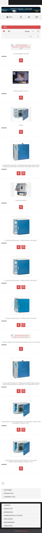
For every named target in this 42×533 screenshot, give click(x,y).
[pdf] (23, 173)
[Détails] (21, 60)
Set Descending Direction (38, 31)
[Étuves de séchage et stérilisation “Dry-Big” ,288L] (21, 305)
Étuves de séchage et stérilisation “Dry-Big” (21, 318)
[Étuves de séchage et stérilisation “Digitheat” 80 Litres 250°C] (21, 47)
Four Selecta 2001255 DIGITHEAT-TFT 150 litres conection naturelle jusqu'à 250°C (21, 461)
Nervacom (24, 531)
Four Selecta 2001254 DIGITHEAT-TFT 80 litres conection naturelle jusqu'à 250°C (21, 422)
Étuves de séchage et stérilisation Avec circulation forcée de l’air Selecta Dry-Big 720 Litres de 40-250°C (21, 383)
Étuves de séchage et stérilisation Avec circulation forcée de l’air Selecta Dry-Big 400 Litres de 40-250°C (21, 165)
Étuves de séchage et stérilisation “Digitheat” (21, 240)
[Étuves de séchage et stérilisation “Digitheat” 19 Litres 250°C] (21, 266)
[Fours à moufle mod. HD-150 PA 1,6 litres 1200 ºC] (21, 189)
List (8, 31)
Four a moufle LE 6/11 (21, 91)
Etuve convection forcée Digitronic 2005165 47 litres (21, 342)
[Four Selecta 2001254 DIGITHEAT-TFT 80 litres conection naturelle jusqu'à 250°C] (21, 409)
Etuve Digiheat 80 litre (21, 54)
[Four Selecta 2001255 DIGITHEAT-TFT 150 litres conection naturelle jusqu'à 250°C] (21, 448)
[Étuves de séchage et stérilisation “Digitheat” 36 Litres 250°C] (21, 226)
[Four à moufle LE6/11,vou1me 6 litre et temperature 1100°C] (21, 78)
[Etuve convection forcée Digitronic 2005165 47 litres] (21, 336)
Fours (21, 125)
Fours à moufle (21, 200)
